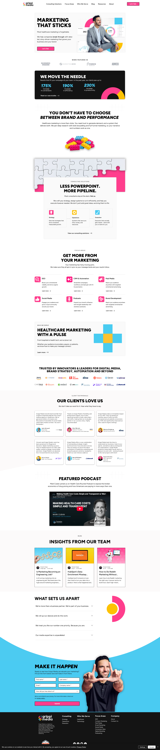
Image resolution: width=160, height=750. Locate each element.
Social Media (47, 298)
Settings (142, 747)
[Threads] (78, 743)
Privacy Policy (81, 747)
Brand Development (113, 298)
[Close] (158, 747)
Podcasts (77, 298)
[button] (69, 4)
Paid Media (110, 278)
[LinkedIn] (74, 743)
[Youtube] (81, 743)
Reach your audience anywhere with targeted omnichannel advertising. (113, 285)
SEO (43, 278)
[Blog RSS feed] (85, 743)
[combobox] (57, 691)
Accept (151, 747)
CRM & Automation (81, 278)
